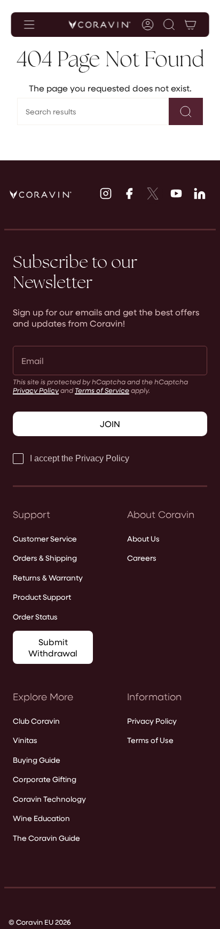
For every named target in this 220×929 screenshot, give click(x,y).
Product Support (42, 597)
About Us (143, 538)
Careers (141, 558)
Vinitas (25, 740)
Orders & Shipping (45, 558)
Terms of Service (102, 389)
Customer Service (45, 538)
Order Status (35, 616)
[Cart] (190, 24)
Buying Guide (36, 760)
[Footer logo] (41, 194)
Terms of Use (150, 740)
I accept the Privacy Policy (79, 458)
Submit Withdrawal (52, 647)
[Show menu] (29, 24)
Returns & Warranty (48, 577)
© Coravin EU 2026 (40, 921)
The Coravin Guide (46, 838)
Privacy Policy (36, 389)
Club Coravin (36, 721)
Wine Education (41, 818)
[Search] (186, 111)
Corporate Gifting (44, 779)
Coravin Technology (49, 799)
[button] (168, 24)
